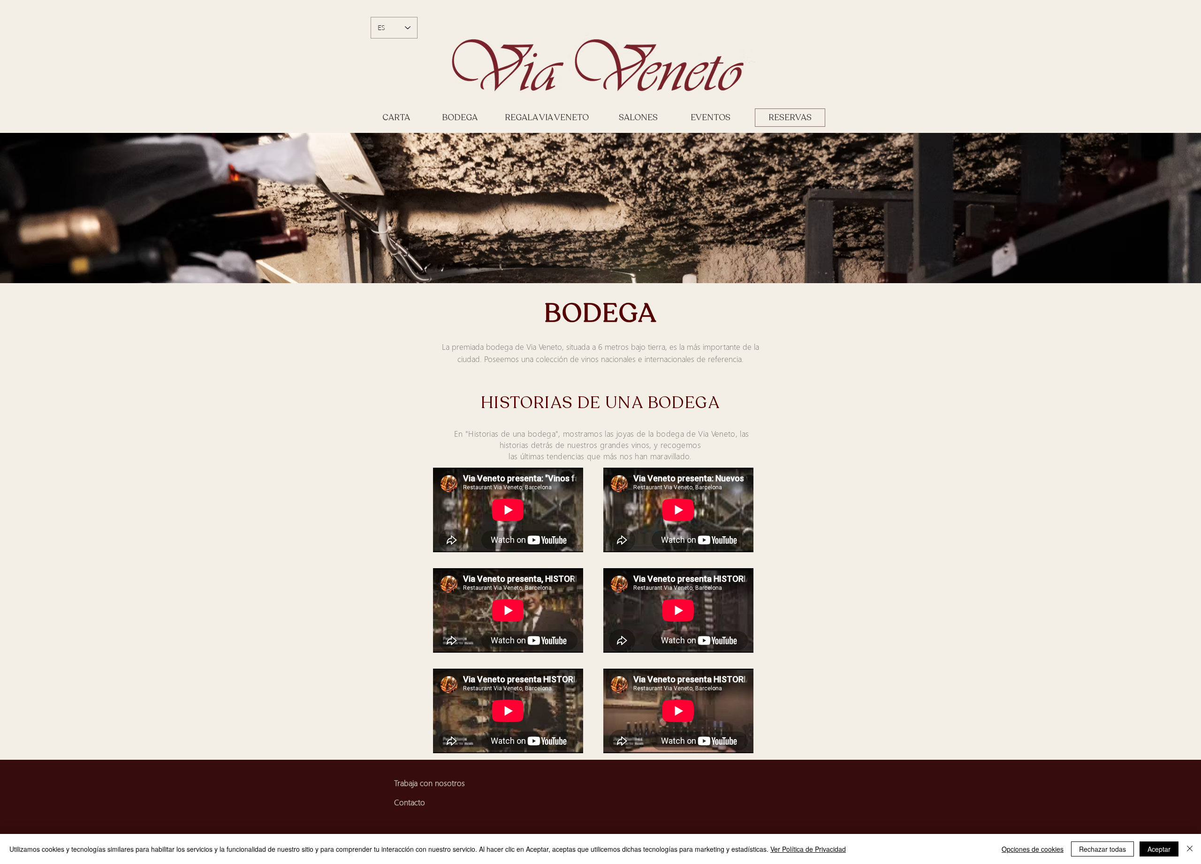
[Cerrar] (1189, 848)
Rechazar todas (1102, 849)
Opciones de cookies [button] (1033, 849)
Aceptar (1159, 849)
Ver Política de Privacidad (808, 849)
